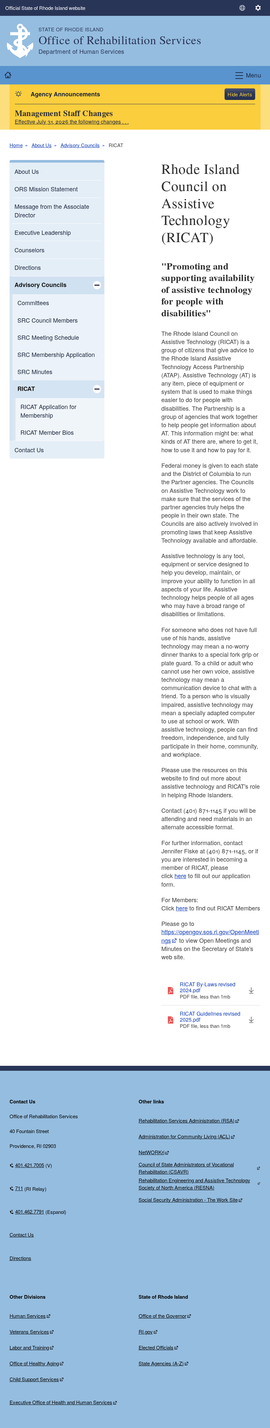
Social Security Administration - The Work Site (188, 1199)
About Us (42, 145)
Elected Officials (156, 1347)
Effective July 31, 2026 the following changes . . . (72, 121)
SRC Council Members (47, 320)
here (180, 875)
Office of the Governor (162, 1315)
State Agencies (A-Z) (161, 1363)
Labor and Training (29, 1347)
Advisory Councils (80, 145)
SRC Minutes (34, 371)
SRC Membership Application (56, 354)
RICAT (26, 388)
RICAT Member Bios (47, 432)
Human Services (28, 1315)
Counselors (29, 249)
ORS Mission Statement (46, 188)
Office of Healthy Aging (34, 1363)
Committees (33, 302)
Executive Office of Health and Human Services (61, 1402)
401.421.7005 (29, 1164)
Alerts (245, 94)
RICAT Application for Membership (48, 410)
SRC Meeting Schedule (48, 337)
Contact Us (29, 449)
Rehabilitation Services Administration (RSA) (186, 1120)
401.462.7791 (29, 1211)
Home (16, 145)
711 (19, 1188)
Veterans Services (29, 1331)
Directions (27, 267)
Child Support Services (34, 1379)
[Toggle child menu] (97, 285)
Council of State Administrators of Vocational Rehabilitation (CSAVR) (186, 1168)
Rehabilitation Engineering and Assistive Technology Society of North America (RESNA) (194, 1184)
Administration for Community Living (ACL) (184, 1136)
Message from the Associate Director (51, 210)
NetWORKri (151, 1152)
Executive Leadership (42, 232)
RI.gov (146, 1331)
